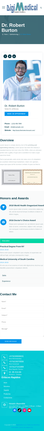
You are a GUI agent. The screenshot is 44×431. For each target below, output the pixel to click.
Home (5, 34)
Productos (7, 394)
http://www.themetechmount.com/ (24, 130)
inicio (5, 382)
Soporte (6, 390)
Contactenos (8, 398)
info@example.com (17, 127)
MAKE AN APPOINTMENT (16, 114)
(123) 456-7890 (16, 123)
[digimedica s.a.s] (22, 7)
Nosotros (7, 386)
